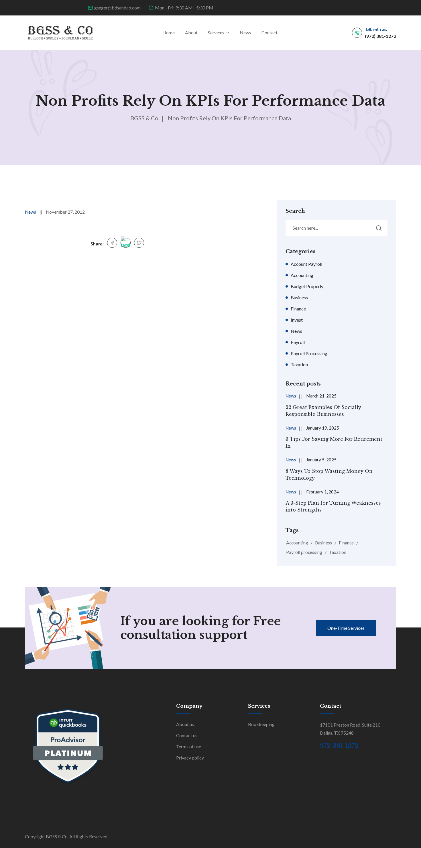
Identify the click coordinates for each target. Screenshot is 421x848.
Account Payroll (306, 264)
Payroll (298, 342)
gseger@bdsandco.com (117, 7)
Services (216, 32)
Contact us (186, 735)
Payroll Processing (309, 353)
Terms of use (188, 746)
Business (299, 297)
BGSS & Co (144, 118)
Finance (298, 308)
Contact (269, 32)
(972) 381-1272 (380, 36)
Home (168, 32)
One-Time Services (346, 628)
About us (185, 724)
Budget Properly (307, 286)
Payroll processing (304, 552)
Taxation (299, 364)
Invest (297, 319)
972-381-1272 (339, 745)
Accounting (302, 275)
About (191, 32)
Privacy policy (190, 757)
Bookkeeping (261, 724)
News (245, 32)
